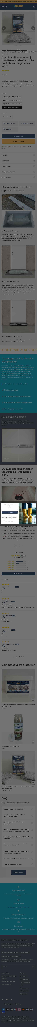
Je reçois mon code (10, 512)
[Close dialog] (35, 504)
